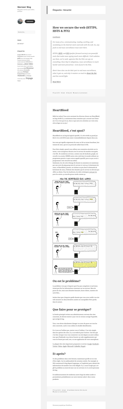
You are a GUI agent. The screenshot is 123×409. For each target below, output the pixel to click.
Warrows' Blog (24, 7)
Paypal (83, 346)
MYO (18, 70)
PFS (67, 53)
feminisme (20, 56)
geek (18, 58)
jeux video (29, 64)
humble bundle (20, 61)
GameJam (29, 56)
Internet (19, 64)
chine (27, 54)
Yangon (19, 80)
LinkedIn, (77, 346)
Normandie (27, 70)
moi (25, 68)
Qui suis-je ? (20, 43)
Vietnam (29, 75)
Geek (63, 93)
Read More (57, 82)
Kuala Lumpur (23, 66)
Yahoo (60, 346)
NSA (81, 390)
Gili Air (22, 58)
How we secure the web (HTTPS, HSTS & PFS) (75, 29)
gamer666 (32, 56)
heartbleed (19, 60)
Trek (26, 75)
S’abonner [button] (30, 21)
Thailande (21, 76)
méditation (22, 70)
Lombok (27, 66)
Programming (20, 73)
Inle (32, 61)
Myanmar (30, 68)
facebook (29, 54)
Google (31, 58)
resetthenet (56, 37)
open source (20, 72)
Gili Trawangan (26, 58)
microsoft (21, 68)
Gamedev (25, 56)
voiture (24, 78)
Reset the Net (92, 73)
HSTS (60, 53)
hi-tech (28, 60)
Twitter (55, 346)
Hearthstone (24, 60)
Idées (24, 61)
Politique (26, 72)
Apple (65, 346)
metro (18, 68)
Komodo (18, 66)
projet (26, 73)
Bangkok (19, 54)
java (23, 64)
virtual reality (20, 78)
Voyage (29, 78)
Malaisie (31, 66)
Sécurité (28, 73)
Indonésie (28, 61)
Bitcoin (23, 54)
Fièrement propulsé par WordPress (62, 405)
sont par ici (93, 172)
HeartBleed (60, 110)
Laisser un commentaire (80, 93)
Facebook (95, 344)
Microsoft (70, 346)
